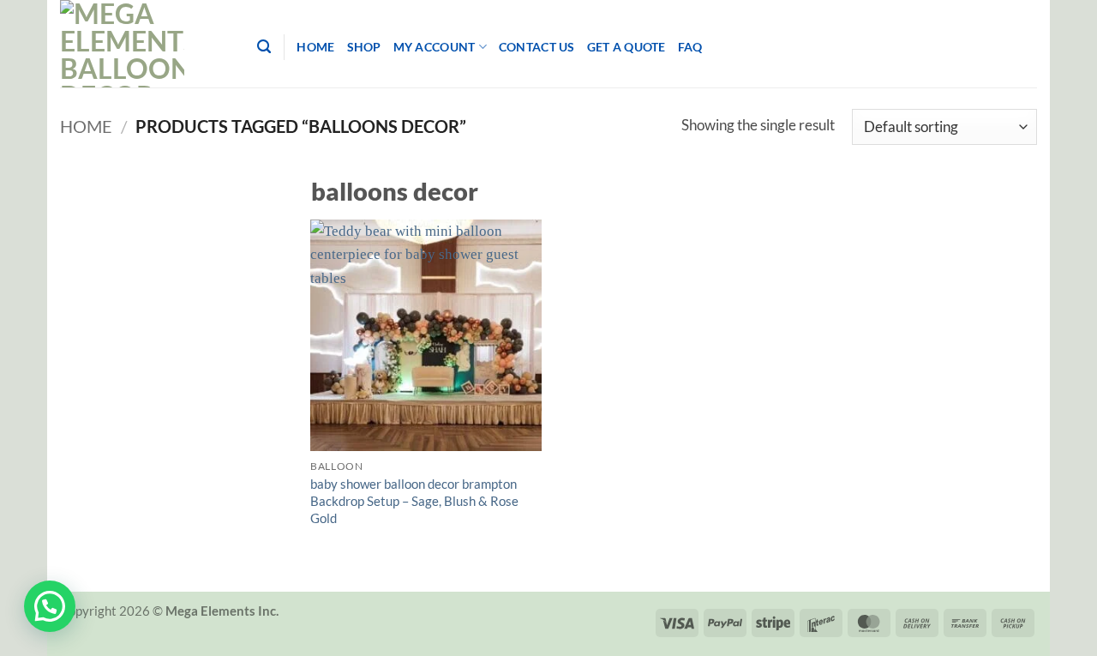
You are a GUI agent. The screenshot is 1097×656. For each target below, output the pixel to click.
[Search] (264, 47)
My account (434, 46)
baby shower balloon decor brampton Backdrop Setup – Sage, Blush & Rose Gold (414, 501)
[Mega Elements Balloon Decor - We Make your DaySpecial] (145, 43)
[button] (49, 606)
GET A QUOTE (626, 46)
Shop (364, 46)
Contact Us (537, 46)
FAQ (690, 46)
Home (315, 46)
